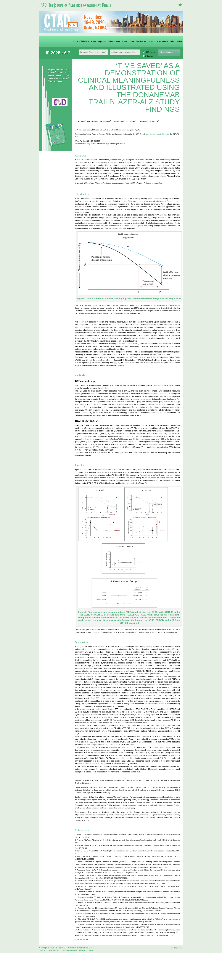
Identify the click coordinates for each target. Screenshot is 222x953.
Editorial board (114, 41)
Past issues (141, 41)
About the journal (98, 41)
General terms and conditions (74, 950)
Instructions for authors (158, 41)
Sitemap (42, 950)
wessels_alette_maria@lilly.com (157, 134)
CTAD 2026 (84, 41)
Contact (91, 950)
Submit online (176, 41)
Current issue (128, 41)
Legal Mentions (54, 950)
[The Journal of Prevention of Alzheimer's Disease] (76, 10)
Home (75, 41)
